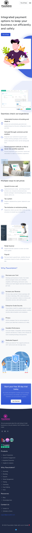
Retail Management (7, 479)
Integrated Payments (8, 460)
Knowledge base (7, 500)
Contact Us (5, 508)
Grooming (5, 471)
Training (4, 482)
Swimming (5, 484)
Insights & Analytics (7, 463)
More (4, 490)
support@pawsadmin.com (8, 515)
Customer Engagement (8, 458)
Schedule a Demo (7, 511)
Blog (3, 497)
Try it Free (24, 3)
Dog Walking (6, 487)
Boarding (5, 474)
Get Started (16, 401)
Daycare (4, 476)
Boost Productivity (7, 455)
